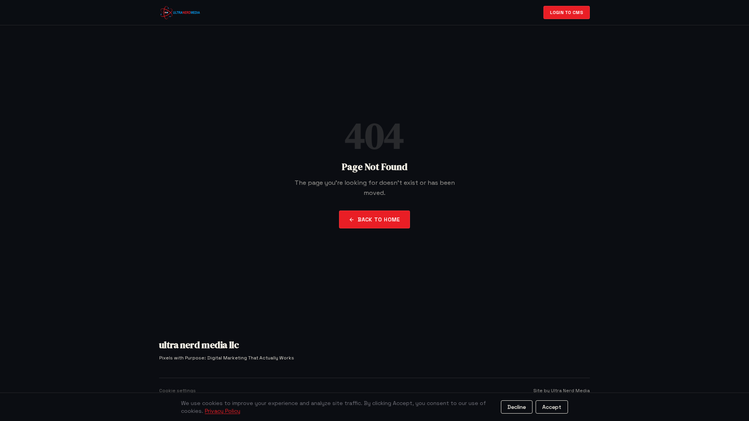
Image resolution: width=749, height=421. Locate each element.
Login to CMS (566, 12)
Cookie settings (177, 390)
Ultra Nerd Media (570, 390)
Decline (517, 406)
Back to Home (379, 219)
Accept (551, 406)
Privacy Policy (222, 410)
